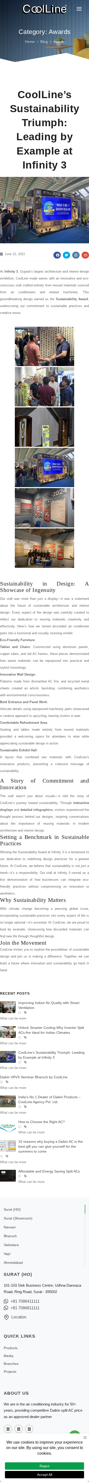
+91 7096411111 (25, 1301)
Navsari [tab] (10, 1227)
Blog (44, 42)
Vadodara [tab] (11, 1245)
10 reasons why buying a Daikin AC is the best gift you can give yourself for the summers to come (50, 1146)
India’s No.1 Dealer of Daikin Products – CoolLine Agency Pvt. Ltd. (49, 1099)
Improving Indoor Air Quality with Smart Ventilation (48, 1005)
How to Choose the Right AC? (41, 1122)
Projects (10, 1372)
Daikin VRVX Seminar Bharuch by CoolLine (33, 1077)
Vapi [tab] (7, 1254)
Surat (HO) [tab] (12, 1209)
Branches (11, 1364)
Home (30, 42)
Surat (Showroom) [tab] (18, 1218)
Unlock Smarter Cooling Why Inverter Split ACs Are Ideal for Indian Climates (51, 1030)
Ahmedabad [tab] (13, 1263)
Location (18, 1317)
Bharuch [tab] (10, 1236)
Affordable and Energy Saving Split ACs (49, 1171)
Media (8, 1356)
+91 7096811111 (25, 1308)
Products (11, 1348)
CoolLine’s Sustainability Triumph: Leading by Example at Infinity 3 (51, 1054)
